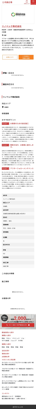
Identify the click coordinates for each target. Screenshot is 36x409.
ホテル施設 (5, 340)
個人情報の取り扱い (8, 399)
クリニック (16, 338)
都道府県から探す (8, 332)
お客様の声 (5, 356)
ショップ (13, 340)
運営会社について (7, 396)
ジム (22, 338)
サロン (8, 338)
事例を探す (5, 353)
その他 (20, 340)
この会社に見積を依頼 (26, 57)
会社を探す (5, 350)
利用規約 (18, 396)
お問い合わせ (20, 399)
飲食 (3, 338)
